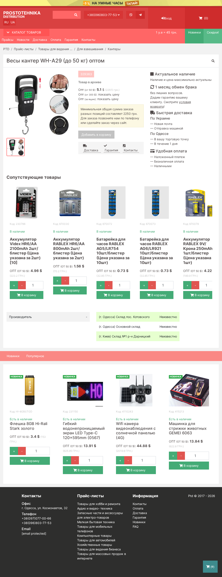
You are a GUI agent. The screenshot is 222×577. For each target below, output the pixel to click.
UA (13, 22)
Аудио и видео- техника (94, 508)
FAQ (136, 526)
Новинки (194, 32)
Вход (168, 18)
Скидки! (213, 32)
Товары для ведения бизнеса (99, 549)
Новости (23, 40)
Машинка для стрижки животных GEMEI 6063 (188, 428)
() (205, 18)
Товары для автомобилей (96, 540)
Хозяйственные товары (94, 545)
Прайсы (7, 40)
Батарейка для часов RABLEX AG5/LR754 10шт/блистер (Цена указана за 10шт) (112, 251)
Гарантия (71, 40)
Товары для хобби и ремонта (98, 504)
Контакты (88, 40)
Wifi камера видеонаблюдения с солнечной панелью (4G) (136, 430)
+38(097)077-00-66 (36, 518)
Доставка (40, 40)
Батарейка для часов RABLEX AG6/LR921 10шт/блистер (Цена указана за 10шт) (156, 251)
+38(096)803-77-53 (102, 15)
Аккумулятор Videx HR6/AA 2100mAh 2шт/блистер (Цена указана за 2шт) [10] (25, 251)
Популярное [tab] (35, 356)
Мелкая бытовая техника (96, 522)
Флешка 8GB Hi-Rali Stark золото (28, 426)
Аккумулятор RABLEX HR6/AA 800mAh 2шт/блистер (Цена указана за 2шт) (69, 248)
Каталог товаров (26, 32)
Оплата (56, 40)
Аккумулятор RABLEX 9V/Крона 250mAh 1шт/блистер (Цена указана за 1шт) (199, 251)
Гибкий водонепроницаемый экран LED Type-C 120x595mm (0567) (84, 430)
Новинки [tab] (13, 356)
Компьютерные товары (94, 535)
